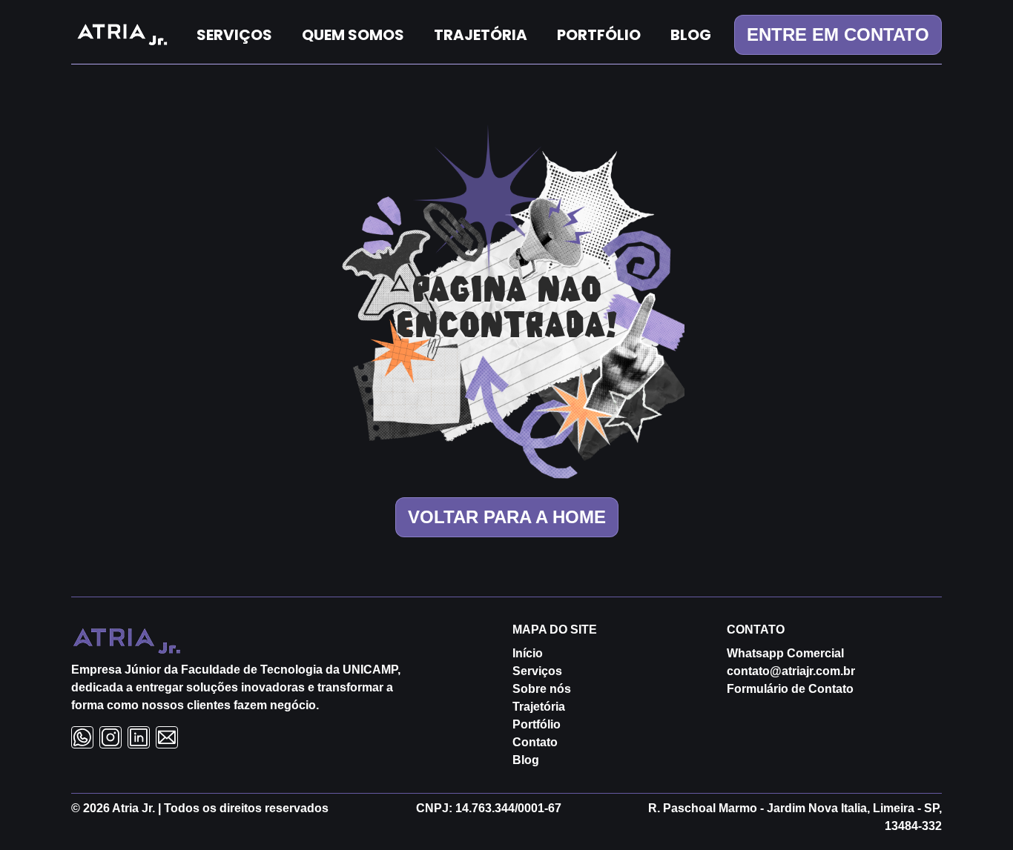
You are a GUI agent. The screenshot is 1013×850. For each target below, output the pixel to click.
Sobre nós (541, 689)
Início (527, 653)
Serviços (537, 671)
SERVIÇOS (234, 34)
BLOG (690, 34)
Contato (535, 742)
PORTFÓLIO (599, 34)
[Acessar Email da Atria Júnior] (167, 737)
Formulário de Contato (790, 689)
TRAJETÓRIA (480, 34)
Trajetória (538, 706)
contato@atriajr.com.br (791, 671)
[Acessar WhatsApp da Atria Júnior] (82, 737)
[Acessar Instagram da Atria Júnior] (110, 737)
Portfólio (536, 724)
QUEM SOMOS (353, 34)
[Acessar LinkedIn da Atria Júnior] (139, 737)
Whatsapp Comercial (785, 653)
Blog (525, 760)
